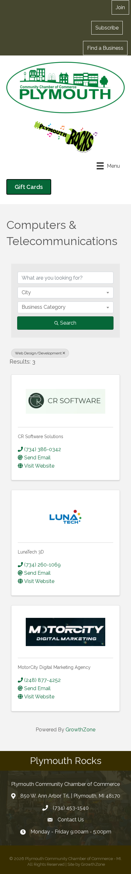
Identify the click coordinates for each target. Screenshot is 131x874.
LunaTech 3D (31, 551)
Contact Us (71, 820)
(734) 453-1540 (71, 808)
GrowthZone (80, 730)
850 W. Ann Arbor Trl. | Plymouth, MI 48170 (70, 796)
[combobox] (65, 292)
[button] (107, 27)
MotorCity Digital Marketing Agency (54, 667)
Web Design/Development (38, 353)
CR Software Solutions (40, 436)
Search (68, 323)
